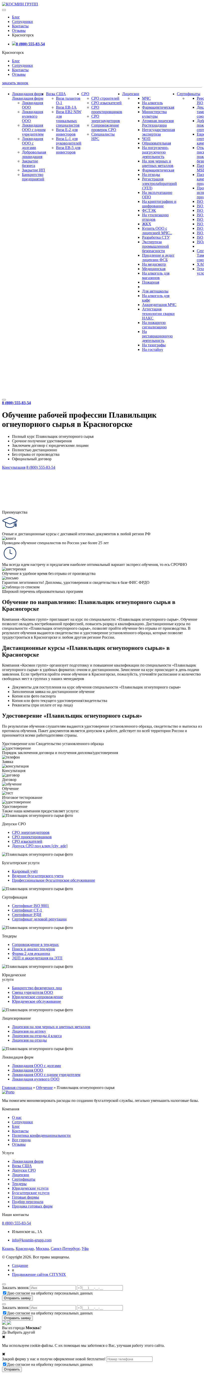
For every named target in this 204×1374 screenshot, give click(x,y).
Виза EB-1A (66, 107)
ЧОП (146, 139)
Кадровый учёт (25, 871)
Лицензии (130, 94)
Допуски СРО (24, 1170)
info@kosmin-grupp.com (31, 1240)
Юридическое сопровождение (37, 997)
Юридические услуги (30, 1188)
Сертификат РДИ (26, 915)
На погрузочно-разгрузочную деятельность (155, 152)
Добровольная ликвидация (34, 154)
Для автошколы (155, 291)
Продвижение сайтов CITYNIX (39, 1274)
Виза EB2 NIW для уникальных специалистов (68, 118)
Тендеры (19, 1184)
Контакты (20, 26)
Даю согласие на (50, 1293)
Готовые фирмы (25, 1197)
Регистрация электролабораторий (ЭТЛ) (159, 183)
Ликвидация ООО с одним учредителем (34, 129)
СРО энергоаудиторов (105, 118)
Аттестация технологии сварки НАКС (158, 313)
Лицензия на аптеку (29, 1031)
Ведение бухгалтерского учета (37, 876)
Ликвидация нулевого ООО (32, 116)
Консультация (13, 467)
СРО (85, 94)
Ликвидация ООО (27, 1070)
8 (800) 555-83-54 (30, 44)
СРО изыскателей (106, 103)
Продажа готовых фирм (32, 1206)
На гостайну (152, 349)
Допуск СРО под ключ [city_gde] (39, 846)
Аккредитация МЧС (159, 305)
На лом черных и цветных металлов (157, 163)
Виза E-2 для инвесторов (67, 132)
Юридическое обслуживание (36, 1001)
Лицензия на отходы (29, 1040)
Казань (8, 1248)
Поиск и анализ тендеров (33, 949)
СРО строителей (105, 98)
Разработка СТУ (156, 237)
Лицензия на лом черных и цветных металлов (51, 1027)
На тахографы (154, 345)
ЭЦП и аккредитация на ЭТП (37, 958)
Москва (42, 1248)
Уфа (85, 1248)
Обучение (44, 1087)
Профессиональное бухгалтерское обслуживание (53, 880)
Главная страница (17, 1087)
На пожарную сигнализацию (154, 324)
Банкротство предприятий (33, 176)
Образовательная (156, 143)
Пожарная (150, 282)
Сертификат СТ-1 (27, 910)
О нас (17, 1117)
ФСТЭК (149, 210)
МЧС (146, 98)
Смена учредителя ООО (32, 992)
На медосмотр (154, 264)
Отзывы (19, 30)
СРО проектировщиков (106, 109)
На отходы (151, 174)
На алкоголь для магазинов (155, 275)
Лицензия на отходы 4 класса (37, 1036)
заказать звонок (15, 83)
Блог (16, 17)
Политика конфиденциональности (41, 1135)
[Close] (4, 1284)
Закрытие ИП (33, 170)
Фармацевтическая (158, 107)
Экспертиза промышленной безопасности (155, 246)
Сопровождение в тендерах (35, 944)
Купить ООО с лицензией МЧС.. (157, 230)
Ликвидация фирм (27, 94)
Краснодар (25, 1248)
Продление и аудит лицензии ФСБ (158, 257)
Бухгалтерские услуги (31, 1193)
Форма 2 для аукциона (31, 953)
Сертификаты (188, 94)
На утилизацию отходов (155, 217)
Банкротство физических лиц (37, 988)
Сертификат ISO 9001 (30, 906)
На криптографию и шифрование (159, 203)
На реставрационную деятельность (157, 336)
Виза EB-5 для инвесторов (68, 150)
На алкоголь (152, 103)
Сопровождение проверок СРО (105, 127)
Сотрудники (22, 21)
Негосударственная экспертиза (158, 132)
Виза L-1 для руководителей (68, 141)
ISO (200, 237)
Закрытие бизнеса (30, 163)
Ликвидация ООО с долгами (32, 143)
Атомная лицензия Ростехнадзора (158, 123)
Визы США (56, 94)
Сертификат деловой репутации (39, 919)
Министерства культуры (154, 114)
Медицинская (153, 269)
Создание (20, 1265)
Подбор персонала (27, 1202)
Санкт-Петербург (65, 1248)
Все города (21, 1140)
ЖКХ (146, 224)
